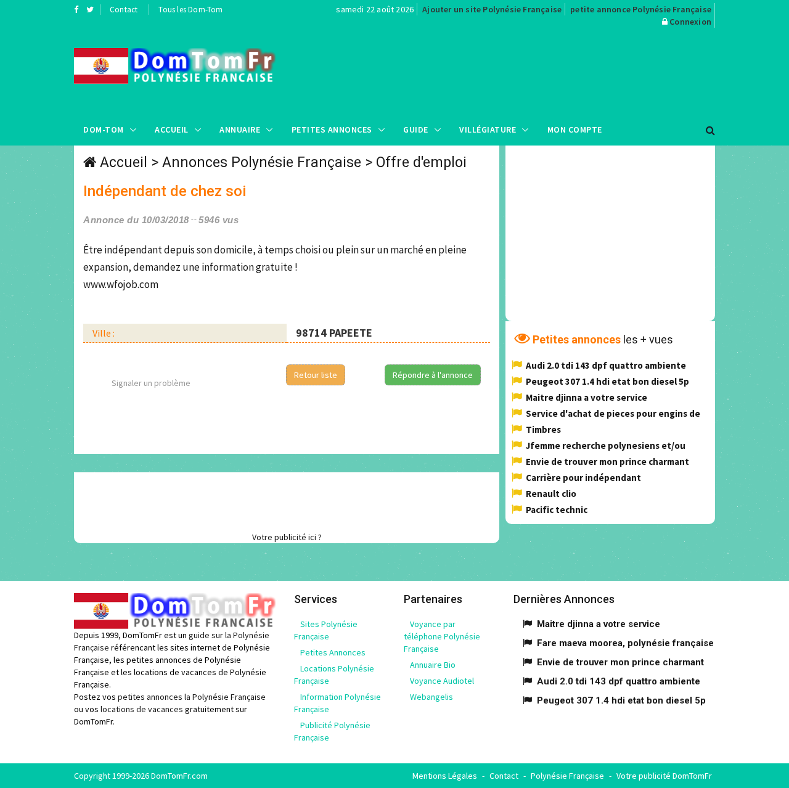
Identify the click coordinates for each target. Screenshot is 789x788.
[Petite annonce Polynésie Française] (175, 66)
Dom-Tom (103, 129)
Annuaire (239, 129)
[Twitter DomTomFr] (90, 9)
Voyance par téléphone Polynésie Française (442, 636)
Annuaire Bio (433, 664)
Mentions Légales (444, 775)
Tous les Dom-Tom (190, 9)
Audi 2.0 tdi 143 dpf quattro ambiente (606, 365)
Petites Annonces (332, 129)
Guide (415, 129)
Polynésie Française (567, 775)
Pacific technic (556, 509)
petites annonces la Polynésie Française (192, 696)
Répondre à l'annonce (433, 374)
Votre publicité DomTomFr (664, 775)
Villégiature (487, 129)
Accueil (172, 129)
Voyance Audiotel (442, 680)
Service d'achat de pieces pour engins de (613, 413)
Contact (123, 9)
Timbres (543, 429)
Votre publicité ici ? (287, 537)
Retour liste (315, 374)
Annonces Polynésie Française (261, 162)
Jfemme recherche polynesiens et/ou (605, 445)
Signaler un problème (151, 382)
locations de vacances (141, 709)
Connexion (690, 21)
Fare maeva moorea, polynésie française (625, 643)
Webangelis (431, 696)
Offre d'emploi (421, 162)
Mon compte (574, 129)
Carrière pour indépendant (583, 477)
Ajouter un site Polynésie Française (492, 9)
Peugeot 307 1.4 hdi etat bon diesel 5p (607, 381)
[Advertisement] (518, 71)
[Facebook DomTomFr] (76, 9)
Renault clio (551, 493)
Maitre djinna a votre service (586, 397)
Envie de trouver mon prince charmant (607, 461)
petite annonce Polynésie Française (640, 9)
